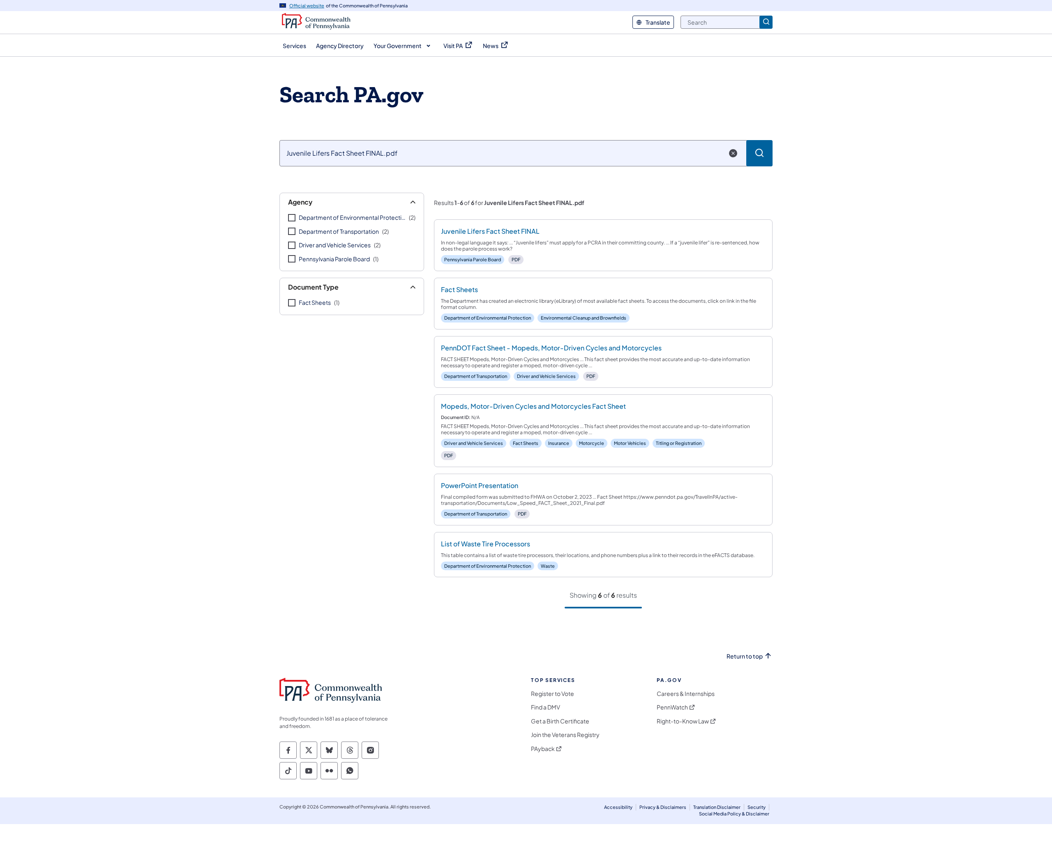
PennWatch (672, 707)
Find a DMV (545, 707)
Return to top (745, 656)
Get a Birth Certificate (560, 721)
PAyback (543, 748)
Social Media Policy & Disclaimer (734, 813)
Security (756, 807)
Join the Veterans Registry (565, 734)
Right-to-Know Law (683, 721)
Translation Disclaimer (717, 807)
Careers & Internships (686, 693)
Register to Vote (552, 693)
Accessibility (618, 807)
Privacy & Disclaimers (662, 807)
